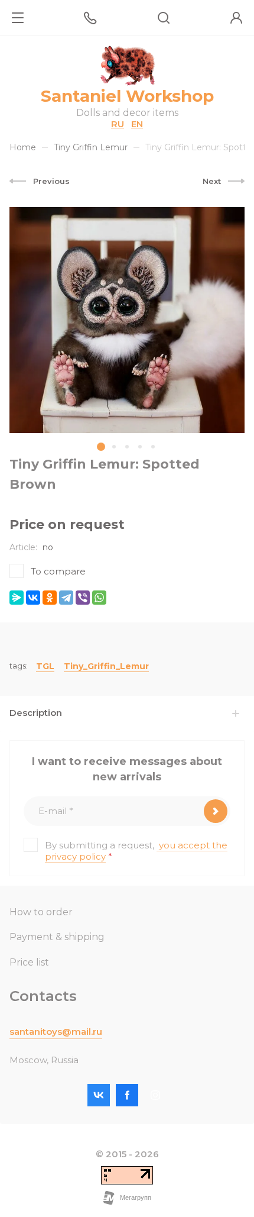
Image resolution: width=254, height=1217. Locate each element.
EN (137, 124)
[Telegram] (66, 597)
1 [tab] (101, 446)
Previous (51, 181)
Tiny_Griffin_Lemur (106, 666)
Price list (29, 962)
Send (215, 811)
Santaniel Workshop (127, 96)
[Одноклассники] (50, 597)
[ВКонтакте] (33, 597)
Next (212, 181)
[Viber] (83, 597)
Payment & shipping (57, 936)
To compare (58, 571)
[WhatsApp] (99, 597)
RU (117, 124)
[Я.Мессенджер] (16, 597)
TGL (45, 666)
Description (35, 712)
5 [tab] (153, 446)
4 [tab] (140, 446)
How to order (41, 912)
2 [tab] (114, 446)
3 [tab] (127, 446)
